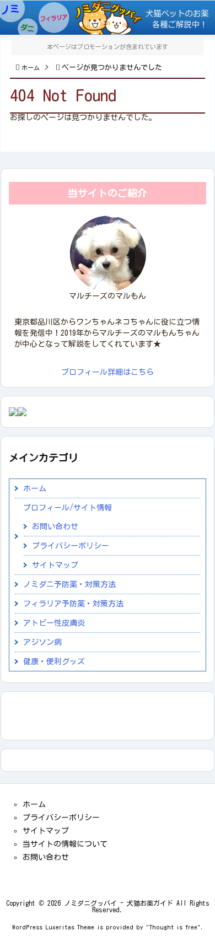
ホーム (31, 67)
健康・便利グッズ (54, 661)
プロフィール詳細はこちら (107, 372)
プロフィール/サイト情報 (67, 508)
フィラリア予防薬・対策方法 (73, 603)
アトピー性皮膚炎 (54, 623)
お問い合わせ (55, 526)
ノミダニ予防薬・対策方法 (69, 584)
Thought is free (173, 927)
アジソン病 (42, 642)
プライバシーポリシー (70, 546)
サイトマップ (55, 565)
